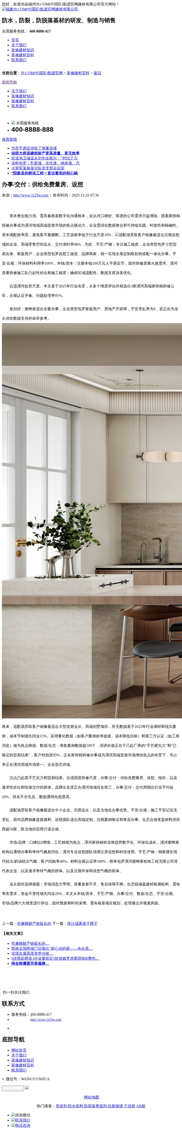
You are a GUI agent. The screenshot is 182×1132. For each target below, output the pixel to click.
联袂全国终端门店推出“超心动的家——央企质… (52, 948)
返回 (97, 73)
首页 (15, 40)
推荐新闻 (9, 139)
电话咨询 (22, 1125)
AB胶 (141, 1106)
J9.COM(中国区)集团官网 (42, 73)
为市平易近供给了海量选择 (34, 148)
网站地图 (91, 1097)
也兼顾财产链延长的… (30, 943)
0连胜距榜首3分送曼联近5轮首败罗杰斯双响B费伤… (55, 958)
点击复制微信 (13, 1088)
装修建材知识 (22, 50)
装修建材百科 (22, 55)
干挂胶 (129, 1106)
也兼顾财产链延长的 (34, 924)
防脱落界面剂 (95, 1106)
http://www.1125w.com (30, 195)
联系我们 (19, 60)
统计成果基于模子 (82, 924)
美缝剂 (61, 1106)
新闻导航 (9, 82)
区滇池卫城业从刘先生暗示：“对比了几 (44, 158)
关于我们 (19, 45)
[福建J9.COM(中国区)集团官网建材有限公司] (40, 9)
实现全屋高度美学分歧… (32, 953)
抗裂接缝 (115, 1106)
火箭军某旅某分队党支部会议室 (37, 168)
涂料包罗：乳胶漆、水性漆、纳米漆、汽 (45, 163)
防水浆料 (75, 1106)
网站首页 (19, 1050)
